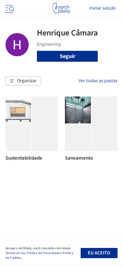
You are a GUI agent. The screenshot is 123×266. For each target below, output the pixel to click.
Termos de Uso (15, 253)
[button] (23, 81)
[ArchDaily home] (61, 8)
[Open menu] (9, 8)
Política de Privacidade (43, 253)
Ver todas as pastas (98, 80)
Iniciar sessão (102, 8)
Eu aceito (99, 253)
